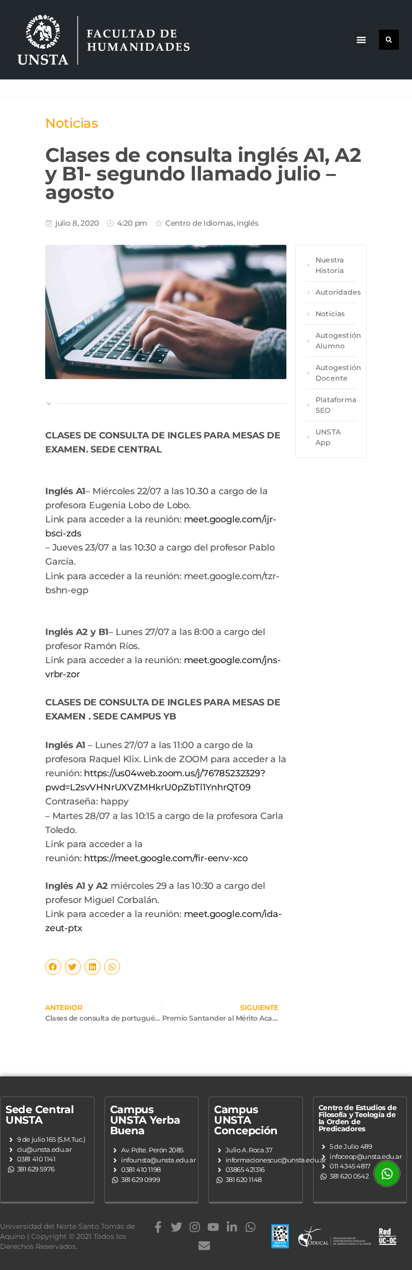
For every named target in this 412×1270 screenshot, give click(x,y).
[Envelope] (204, 1245)
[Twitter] (176, 1227)
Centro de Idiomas (199, 223)
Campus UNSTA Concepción (246, 1120)
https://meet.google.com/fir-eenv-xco (166, 858)
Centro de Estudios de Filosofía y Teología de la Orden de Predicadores (358, 1118)
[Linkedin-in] (232, 1227)
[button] (361, 39)
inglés (247, 223)
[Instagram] (194, 1227)
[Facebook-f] (158, 1227)
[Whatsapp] (250, 1227)
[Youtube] (213, 1227)
